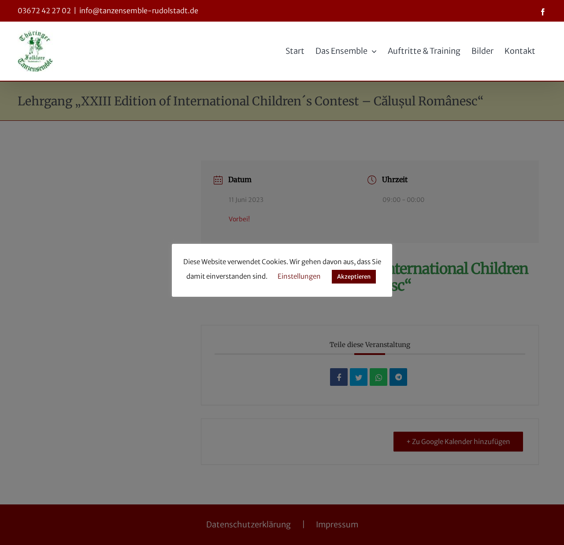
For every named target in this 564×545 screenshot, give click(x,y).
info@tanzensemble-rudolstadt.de (138, 10)
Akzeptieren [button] (354, 276)
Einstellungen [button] (299, 276)
